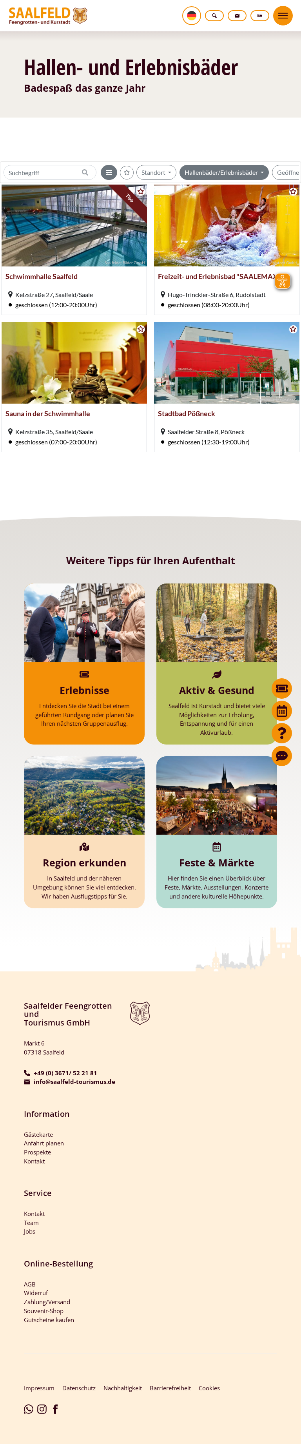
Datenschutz (79, 1388)
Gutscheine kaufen (49, 1320)
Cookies (209, 1388)
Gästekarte (38, 1134)
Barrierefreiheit (170, 1388)
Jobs (29, 1231)
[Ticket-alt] (282, 688)
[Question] (282, 733)
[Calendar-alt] (282, 711)
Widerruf (36, 1293)
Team (31, 1223)
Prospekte (37, 1152)
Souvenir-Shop (43, 1311)
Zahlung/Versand (47, 1302)
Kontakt (34, 1161)
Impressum (39, 1388)
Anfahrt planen (44, 1143)
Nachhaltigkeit (122, 1388)
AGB (30, 1284)
